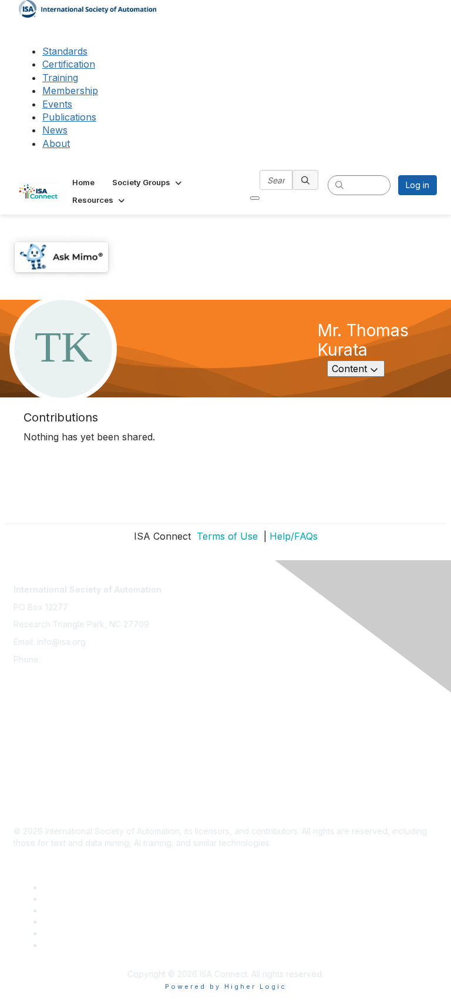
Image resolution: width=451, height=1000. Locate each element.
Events (57, 104)
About (56, 143)
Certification (68, 64)
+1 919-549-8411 (74, 659)
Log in (417, 185)
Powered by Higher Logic (226, 986)
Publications (69, 117)
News (55, 130)
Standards (64, 51)
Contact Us (35, 698)
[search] (305, 180)
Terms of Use (226, 536)
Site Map (31, 802)
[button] (148, 182)
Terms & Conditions (51, 750)
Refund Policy (41, 767)
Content (358, 368)
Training (60, 77)
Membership (70, 90)
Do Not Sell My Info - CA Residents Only (91, 785)
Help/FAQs (294, 536)
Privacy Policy (41, 732)
